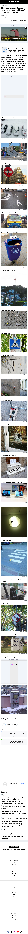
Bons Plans (14, 864)
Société (14, 894)
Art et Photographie (14, 860)
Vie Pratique (14, 898)
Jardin (14, 877)
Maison (14, 889)
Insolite (6, 5)
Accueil (2, 5)
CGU (14, 920)
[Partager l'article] (2, 20)
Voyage (14, 900)
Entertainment (14, 866)
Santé (14, 890)
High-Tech (14, 873)
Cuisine (14, 869)
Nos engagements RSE (14, 917)
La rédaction (14, 915)
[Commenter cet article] (5, 20)
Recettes (14, 871)
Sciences (14, 892)
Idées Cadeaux (14, 901)
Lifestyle (14, 887)
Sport (14, 896)
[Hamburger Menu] (3, 2)
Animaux (14, 862)
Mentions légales (14, 919)
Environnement (14, 868)
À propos (14, 911)
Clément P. (4, 15)
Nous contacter (14, 913)
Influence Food (14, 922)
